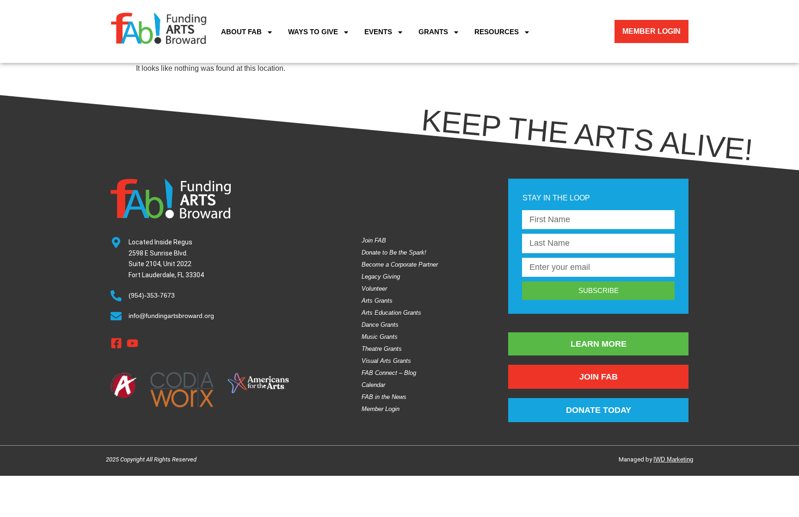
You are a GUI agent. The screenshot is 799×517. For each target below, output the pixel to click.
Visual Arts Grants (386, 360)
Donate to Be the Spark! (394, 252)
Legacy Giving (381, 276)
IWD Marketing (673, 459)
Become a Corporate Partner (400, 264)
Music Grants (380, 336)
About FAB (241, 32)
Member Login (381, 408)
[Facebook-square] (116, 343)
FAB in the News (384, 396)
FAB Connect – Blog (389, 372)
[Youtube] (132, 343)
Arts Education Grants (391, 312)
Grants (433, 32)
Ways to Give (313, 32)
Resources (496, 32)
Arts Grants (377, 300)
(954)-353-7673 (152, 295)
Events (378, 32)
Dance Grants (380, 324)
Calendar (373, 384)
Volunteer (374, 288)
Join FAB (374, 240)
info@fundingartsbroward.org (171, 315)
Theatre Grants (382, 348)
